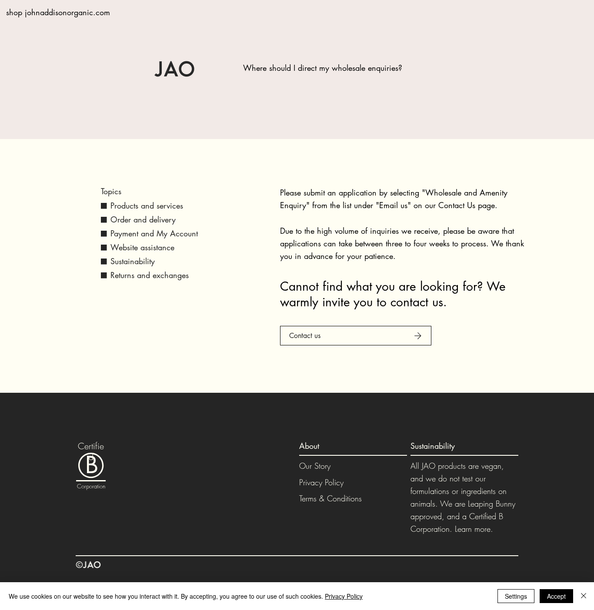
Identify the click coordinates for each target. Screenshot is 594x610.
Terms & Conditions (330, 498)
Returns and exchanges (149, 275)
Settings (516, 596)
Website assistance (142, 247)
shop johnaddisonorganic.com (58, 12)
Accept (556, 596)
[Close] (583, 596)
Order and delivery (143, 219)
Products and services (146, 205)
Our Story (314, 466)
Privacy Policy (321, 482)
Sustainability (132, 261)
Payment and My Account (154, 233)
